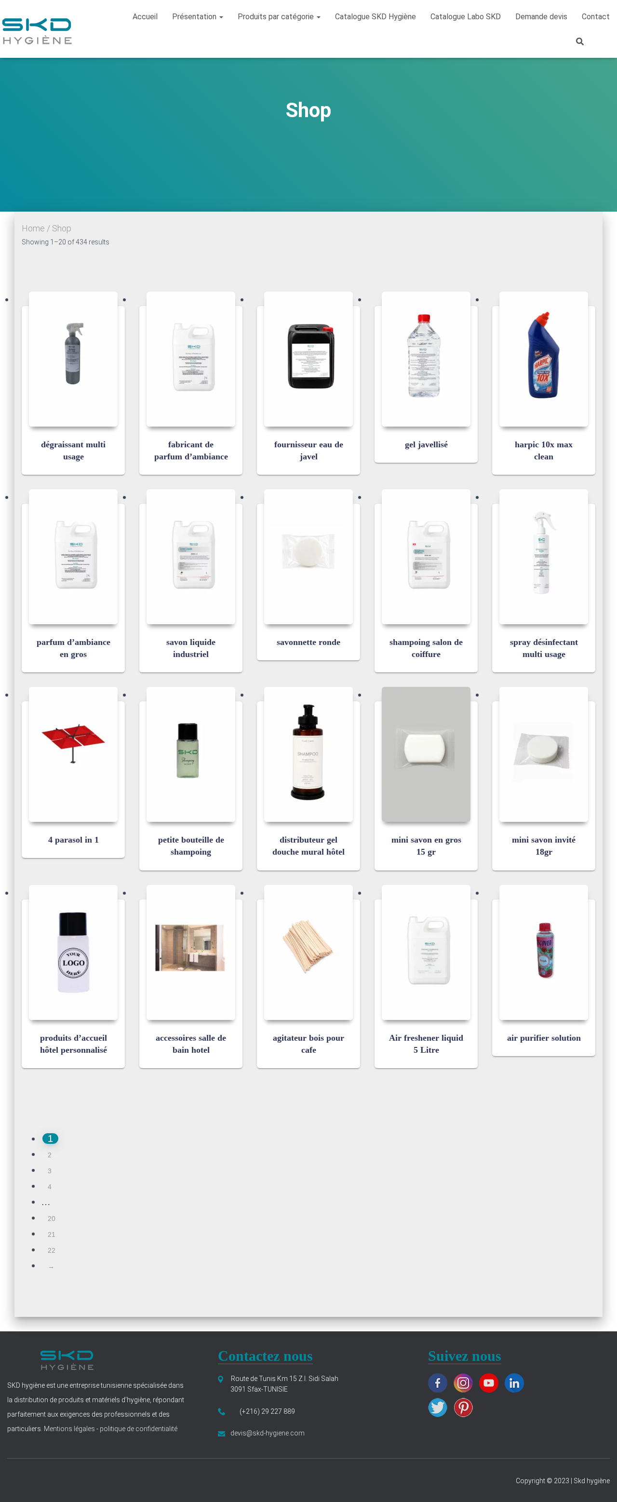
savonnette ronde (308, 642)
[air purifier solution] (543, 952)
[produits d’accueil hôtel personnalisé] (73, 952)
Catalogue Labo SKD (465, 16)
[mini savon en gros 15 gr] (426, 754)
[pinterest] (466, 1406)
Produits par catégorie (277, 16)
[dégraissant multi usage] (73, 359)
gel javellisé (426, 444)
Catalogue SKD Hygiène (375, 16)
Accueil (145, 16)
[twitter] (440, 1406)
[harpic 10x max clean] (543, 359)
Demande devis (541, 16)
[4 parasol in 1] (73, 754)
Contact (596, 16)
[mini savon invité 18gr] (543, 754)
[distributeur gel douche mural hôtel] (308, 754)
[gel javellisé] (426, 359)
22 (51, 1250)
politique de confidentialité (137, 1429)
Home (33, 228)
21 (51, 1234)
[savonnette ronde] (308, 556)
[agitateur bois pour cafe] (308, 952)
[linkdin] (517, 1382)
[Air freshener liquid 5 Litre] (426, 952)
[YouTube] (491, 1382)
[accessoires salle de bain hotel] (191, 952)
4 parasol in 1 (73, 840)
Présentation (195, 16)
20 (51, 1218)
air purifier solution (544, 1038)
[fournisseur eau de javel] (308, 359)
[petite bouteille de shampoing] (191, 754)
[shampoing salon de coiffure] (426, 556)
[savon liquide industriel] (191, 556)
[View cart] (605, 40)
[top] (598, 1483)
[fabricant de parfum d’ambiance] (191, 359)
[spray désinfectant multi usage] (543, 556)
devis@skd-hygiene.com (267, 1433)
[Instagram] (466, 1382)
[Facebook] (440, 1382)
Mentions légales (70, 1429)
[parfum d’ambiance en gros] (73, 556)
